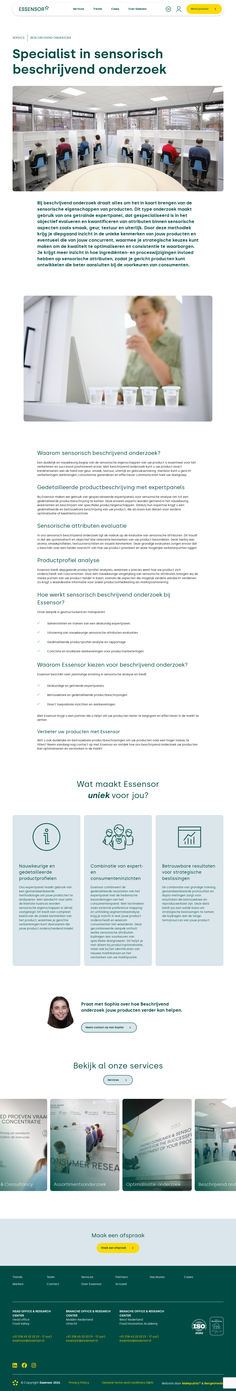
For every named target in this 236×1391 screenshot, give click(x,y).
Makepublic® (191, 1383)
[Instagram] (34, 1365)
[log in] (178, 9)
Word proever (200, 9)
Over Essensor (91, 1284)
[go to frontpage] (34, 8)
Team (51, 1277)
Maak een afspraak (113, 1247)
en (168, 9)
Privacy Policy (79, 1382)
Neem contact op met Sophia (105, 1027)
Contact (53, 1284)
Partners (121, 1277)
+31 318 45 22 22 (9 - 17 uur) (32, 1336)
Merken (18, 1284)
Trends (17, 1277)
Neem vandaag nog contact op (70, 744)
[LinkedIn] (15, 1365)
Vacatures (157, 1277)
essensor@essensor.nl (28, 1340)
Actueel (121, 1284)
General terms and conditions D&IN (127, 1382)
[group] (84, 1145)
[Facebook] (24, 1365)
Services (113, 1080)
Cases (188, 1277)
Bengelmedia (213, 1383)
